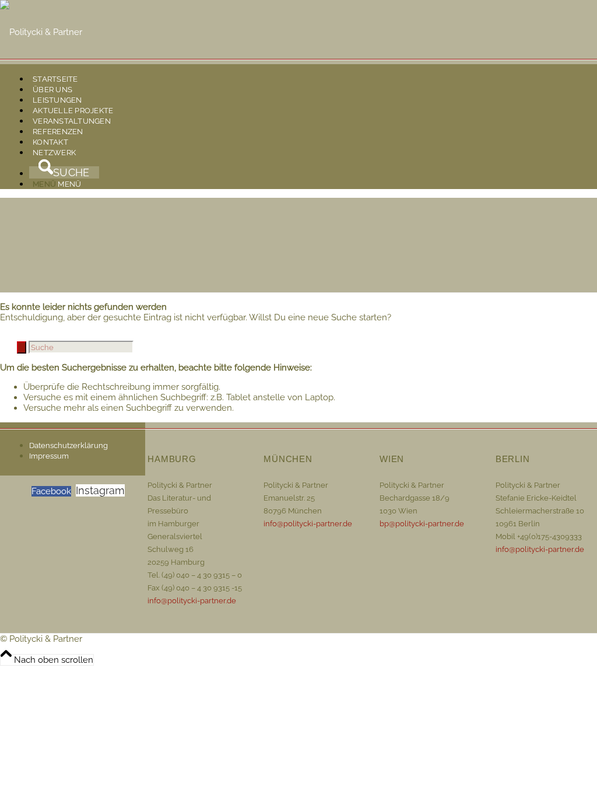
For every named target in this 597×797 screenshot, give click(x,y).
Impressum (49, 456)
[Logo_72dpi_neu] (41, 32)
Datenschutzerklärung (68, 445)
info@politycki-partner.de (192, 600)
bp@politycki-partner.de (422, 523)
